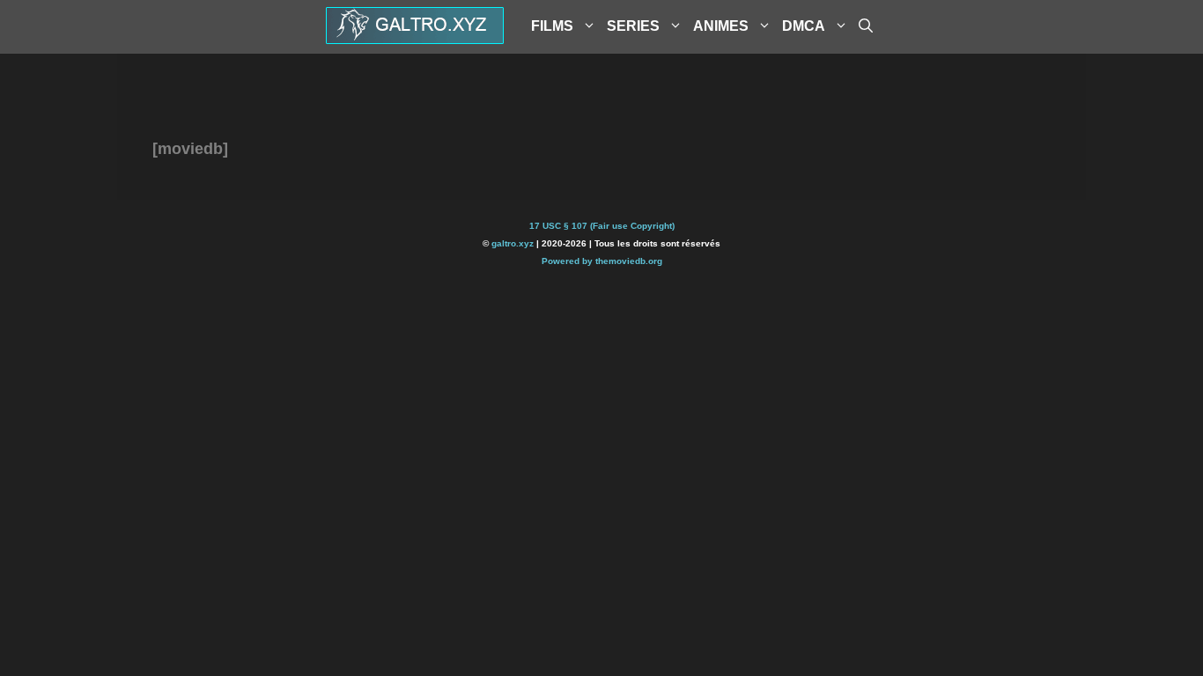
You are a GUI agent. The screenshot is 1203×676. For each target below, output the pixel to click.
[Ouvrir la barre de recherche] (865, 26)
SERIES (633, 25)
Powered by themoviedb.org (602, 261)
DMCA (803, 25)
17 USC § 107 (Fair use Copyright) (602, 226)
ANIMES (721, 25)
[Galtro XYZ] (415, 38)
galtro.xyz (512, 243)
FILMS (552, 25)
